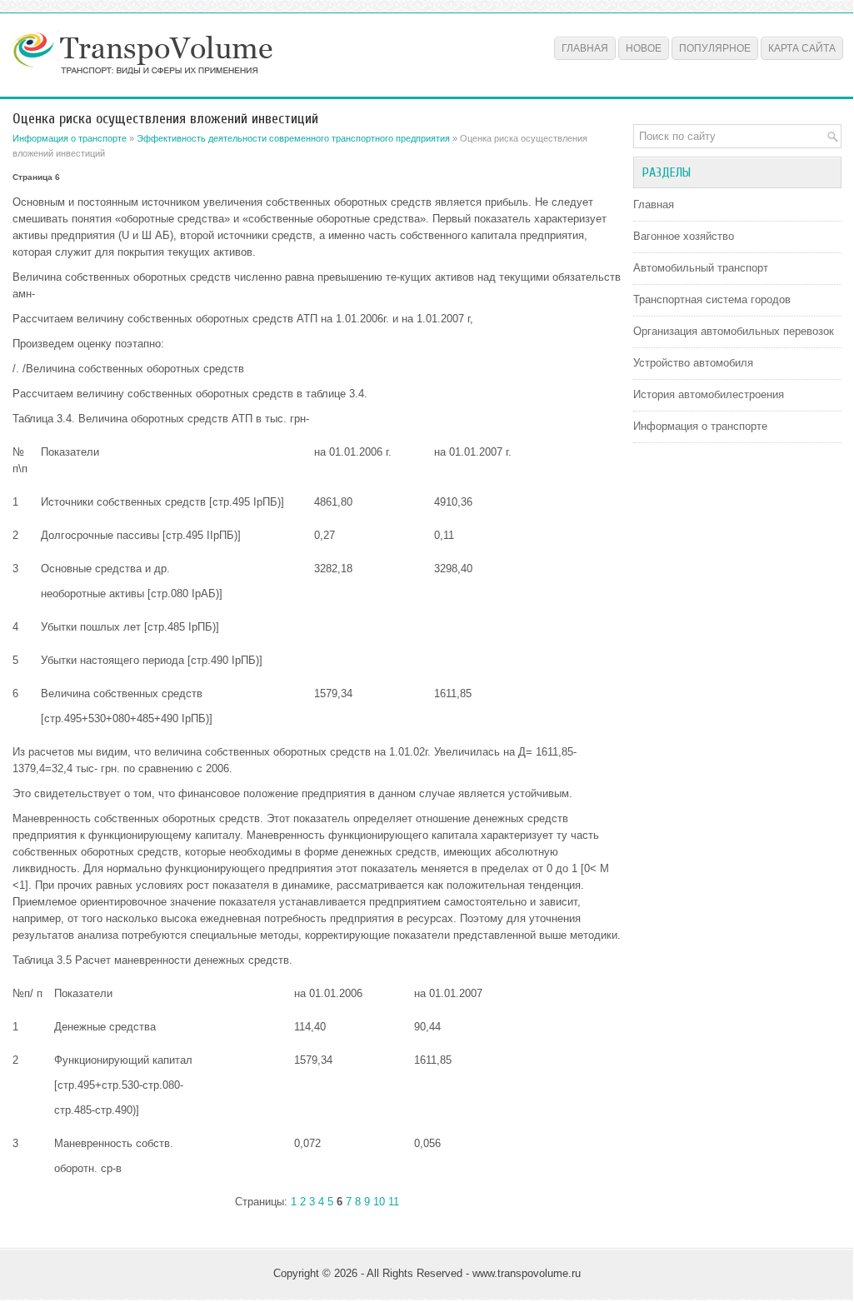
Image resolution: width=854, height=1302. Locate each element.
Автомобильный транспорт (700, 268)
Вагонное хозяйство (683, 236)
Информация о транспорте (69, 138)
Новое (644, 48)
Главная (585, 48)
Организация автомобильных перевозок (733, 331)
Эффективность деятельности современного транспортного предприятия (293, 138)
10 (379, 1201)
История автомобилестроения (708, 394)
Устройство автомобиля (693, 363)
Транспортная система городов (712, 299)
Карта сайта (802, 48)
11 (393, 1201)
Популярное (715, 48)
